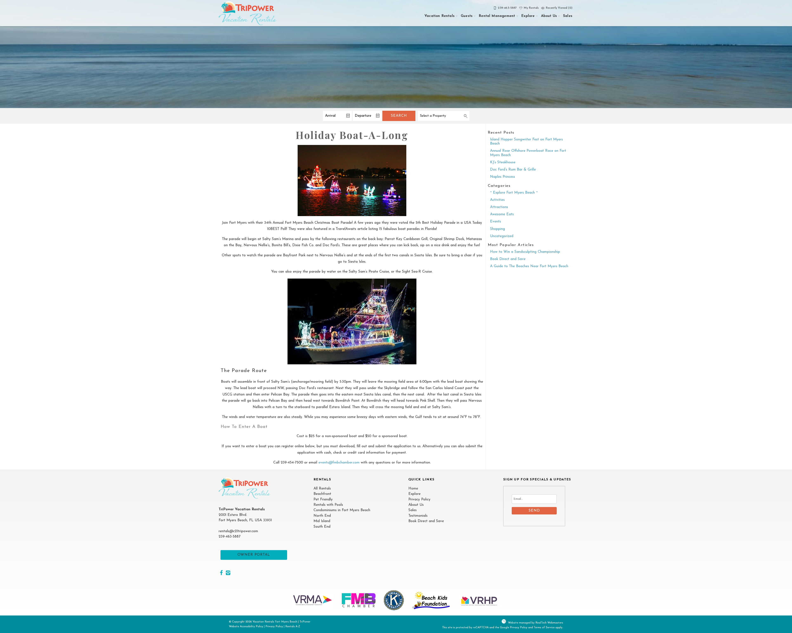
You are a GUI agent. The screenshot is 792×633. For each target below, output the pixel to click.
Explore (528, 16)
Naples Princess (502, 177)
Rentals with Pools (328, 505)
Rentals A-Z (292, 626)
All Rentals (322, 488)
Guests (467, 16)
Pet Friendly (323, 499)
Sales (567, 16)
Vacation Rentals (439, 16)
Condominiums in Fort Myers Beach (342, 510)
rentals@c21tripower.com (238, 531)
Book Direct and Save (508, 259)
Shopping (497, 229)
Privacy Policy (419, 499)
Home (413, 488)
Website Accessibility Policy (246, 626)
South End (322, 526)
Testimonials (418, 516)
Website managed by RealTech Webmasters (535, 622)
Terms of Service (544, 627)
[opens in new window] (221, 573)
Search (399, 116)
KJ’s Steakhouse (502, 162)
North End (322, 516)
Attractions (499, 207)
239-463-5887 (229, 536)
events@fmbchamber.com (338, 462)
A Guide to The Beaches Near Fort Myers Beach (529, 266)
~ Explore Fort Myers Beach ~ (514, 192)
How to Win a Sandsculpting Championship (525, 252)
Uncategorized (501, 236)
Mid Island (322, 521)
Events (495, 221)
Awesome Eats (502, 214)
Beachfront (322, 494)
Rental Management (497, 16)
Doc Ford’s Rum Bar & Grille (513, 169)
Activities (497, 200)
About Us (549, 16)
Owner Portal (253, 555)
